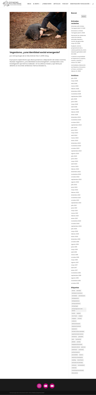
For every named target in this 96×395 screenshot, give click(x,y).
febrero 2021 (75, 216)
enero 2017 (74, 270)
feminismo (74, 336)
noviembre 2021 (76, 197)
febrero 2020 (75, 234)
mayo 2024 (74, 133)
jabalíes (73, 341)
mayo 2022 (74, 190)
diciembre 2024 (76, 117)
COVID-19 (74, 321)
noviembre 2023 (76, 146)
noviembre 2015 (76, 280)
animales (78, 290)
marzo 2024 (74, 138)
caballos (79, 313)
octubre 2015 (75, 283)
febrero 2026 (75, 89)
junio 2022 (74, 187)
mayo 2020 (74, 231)
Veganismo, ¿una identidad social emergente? (35, 52)
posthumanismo (76, 352)
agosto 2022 (75, 182)
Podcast (65, 4)
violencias (74, 367)
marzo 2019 (74, 255)
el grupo (36, 4)
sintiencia (74, 365)
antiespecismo (75, 298)
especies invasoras (76, 326)
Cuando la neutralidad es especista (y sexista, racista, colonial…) (78, 58)
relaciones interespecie (77, 357)
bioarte (73, 313)
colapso (80, 316)
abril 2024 (74, 135)
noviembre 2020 (76, 221)
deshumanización (76, 323)
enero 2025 (74, 114)
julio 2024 (74, 127)
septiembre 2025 (76, 96)
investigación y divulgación (79, 4)
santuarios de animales (77, 362)
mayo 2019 (74, 249)
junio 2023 (74, 159)
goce (73, 339)
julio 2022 (74, 185)
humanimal (78, 339)
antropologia (75, 306)
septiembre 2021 (76, 203)
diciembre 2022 (76, 172)
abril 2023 (74, 164)
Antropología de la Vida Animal (23, 56)
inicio (29, 4)
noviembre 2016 (76, 273)
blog (47, 56)
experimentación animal (77, 334)
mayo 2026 (74, 81)
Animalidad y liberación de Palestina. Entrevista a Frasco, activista (78, 67)
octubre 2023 (75, 148)
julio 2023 (74, 156)
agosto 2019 (75, 244)
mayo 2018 (74, 260)
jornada (78, 341)
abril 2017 (74, 268)
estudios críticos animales (78, 331)
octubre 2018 (75, 257)
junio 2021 (74, 208)
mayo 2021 (74, 210)
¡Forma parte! (46, 4)
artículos (56, 4)
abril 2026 (74, 83)
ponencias (81, 349)
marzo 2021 (74, 213)
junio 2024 (74, 130)
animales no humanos (77, 293)
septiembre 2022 (76, 179)
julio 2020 (74, 229)
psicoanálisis (75, 354)
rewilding (74, 360)
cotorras (80, 318)
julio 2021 (74, 205)
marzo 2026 (74, 86)
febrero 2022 (75, 192)
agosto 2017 (75, 262)
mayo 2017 (74, 265)
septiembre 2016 (76, 275)
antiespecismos (75, 301)
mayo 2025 (74, 104)
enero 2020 (74, 236)
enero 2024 (74, 140)
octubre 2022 (75, 177)
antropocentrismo (76, 303)
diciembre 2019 (75, 239)
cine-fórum (74, 316)
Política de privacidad (38, 392)
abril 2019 (74, 252)
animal (73, 290)
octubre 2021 (75, 200)
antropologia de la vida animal (77, 309)
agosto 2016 (75, 278)
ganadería (80, 336)
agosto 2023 (75, 153)
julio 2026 (74, 78)
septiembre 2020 (76, 226)
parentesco (74, 349)
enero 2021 (74, 218)
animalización (82, 295)
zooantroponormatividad (78, 370)
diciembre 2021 (75, 195)
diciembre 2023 (76, 143)
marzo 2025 (74, 109)
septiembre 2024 (76, 125)
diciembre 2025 (76, 91)
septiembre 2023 (76, 151)
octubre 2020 (75, 223)
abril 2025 (74, 107)
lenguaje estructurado (77, 344)
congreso (74, 318)
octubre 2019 (75, 242)
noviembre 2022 (76, 174)
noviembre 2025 (76, 94)
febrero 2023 (75, 169)
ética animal (75, 373)
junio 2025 (74, 101)
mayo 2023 (74, 161)
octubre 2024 (75, 122)
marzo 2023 (74, 166)
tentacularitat (81, 365)
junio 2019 (74, 247)
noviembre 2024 (76, 120)
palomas (83, 347)
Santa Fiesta (80, 360)
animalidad (74, 295)
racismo (81, 354)
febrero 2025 (75, 112)
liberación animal (76, 347)
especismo (74, 329)
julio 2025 (74, 99)
